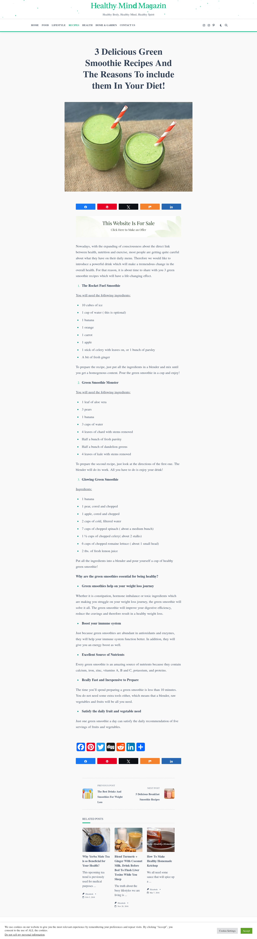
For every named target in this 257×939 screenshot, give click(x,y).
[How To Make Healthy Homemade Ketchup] (161, 840)
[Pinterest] (214, 25)
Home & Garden (106, 25)
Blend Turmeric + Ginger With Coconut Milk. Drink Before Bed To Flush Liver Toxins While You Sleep (128, 867)
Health (87, 25)
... (95, 886)
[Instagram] (204, 25)
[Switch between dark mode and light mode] (221, 25)
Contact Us (127, 25)
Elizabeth (89, 894)
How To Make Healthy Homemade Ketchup (159, 861)
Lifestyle (59, 25)
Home (35, 25)
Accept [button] (246, 930)
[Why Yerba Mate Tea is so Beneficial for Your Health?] (96, 840)
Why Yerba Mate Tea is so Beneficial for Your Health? (96, 861)
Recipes (74, 25)
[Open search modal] (226, 25)
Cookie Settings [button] (227, 930)
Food (45, 25)
